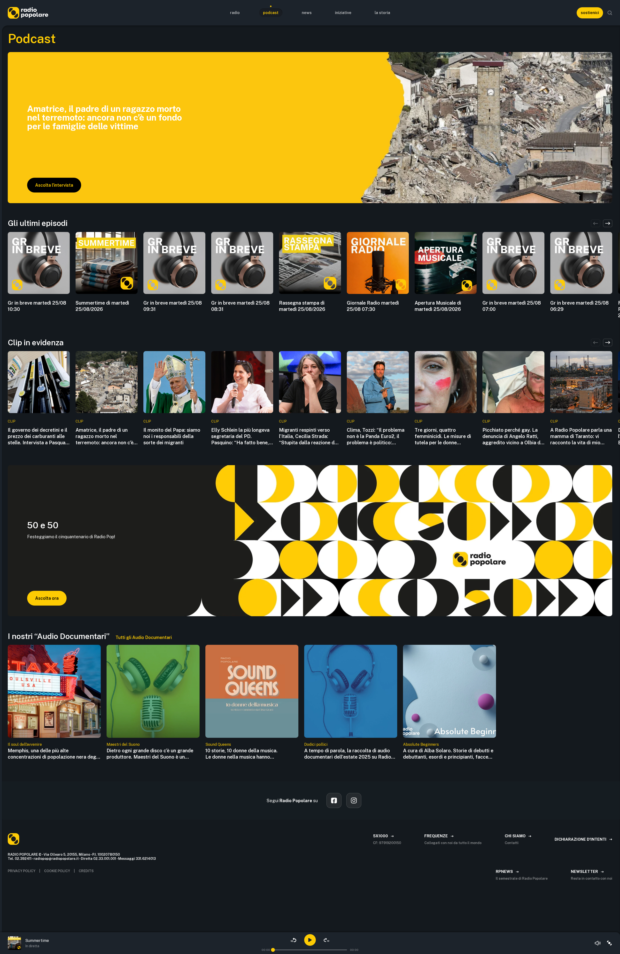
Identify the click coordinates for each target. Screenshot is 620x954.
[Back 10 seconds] (293, 940)
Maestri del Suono (123, 744)
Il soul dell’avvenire (25, 744)
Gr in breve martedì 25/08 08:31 (240, 306)
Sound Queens (218, 744)
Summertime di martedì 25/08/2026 (102, 306)
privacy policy (21, 871)
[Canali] (609, 943)
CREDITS (86, 871)
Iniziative (343, 12)
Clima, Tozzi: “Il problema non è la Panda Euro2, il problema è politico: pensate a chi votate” (375, 436)
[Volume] (598, 943)
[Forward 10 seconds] (326, 940)
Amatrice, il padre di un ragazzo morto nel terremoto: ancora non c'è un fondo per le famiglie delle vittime (104, 436)
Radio (235, 12)
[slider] (273, 950)
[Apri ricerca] (609, 12)
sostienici (590, 12)
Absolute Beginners (421, 744)
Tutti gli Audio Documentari (144, 637)
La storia (382, 12)
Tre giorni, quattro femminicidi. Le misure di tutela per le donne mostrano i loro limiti (443, 436)
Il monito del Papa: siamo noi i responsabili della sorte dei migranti (171, 436)
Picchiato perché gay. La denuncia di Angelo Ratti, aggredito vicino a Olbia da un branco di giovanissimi (512, 436)
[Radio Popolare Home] (28, 13)
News (307, 12)
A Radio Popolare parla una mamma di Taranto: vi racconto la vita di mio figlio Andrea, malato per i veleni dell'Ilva (581, 436)
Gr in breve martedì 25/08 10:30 (37, 306)
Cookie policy (57, 871)
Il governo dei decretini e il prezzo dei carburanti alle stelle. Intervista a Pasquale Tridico (38, 436)
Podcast (271, 12)
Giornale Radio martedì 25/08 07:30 (373, 306)
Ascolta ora (47, 598)
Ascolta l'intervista (54, 185)
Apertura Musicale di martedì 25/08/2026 (438, 306)
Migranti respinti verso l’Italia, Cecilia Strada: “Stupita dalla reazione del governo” (309, 436)
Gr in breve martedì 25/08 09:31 (172, 306)
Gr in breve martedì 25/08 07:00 (511, 306)
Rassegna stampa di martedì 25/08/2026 (302, 306)
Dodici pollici (315, 744)
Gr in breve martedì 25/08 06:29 (579, 306)
